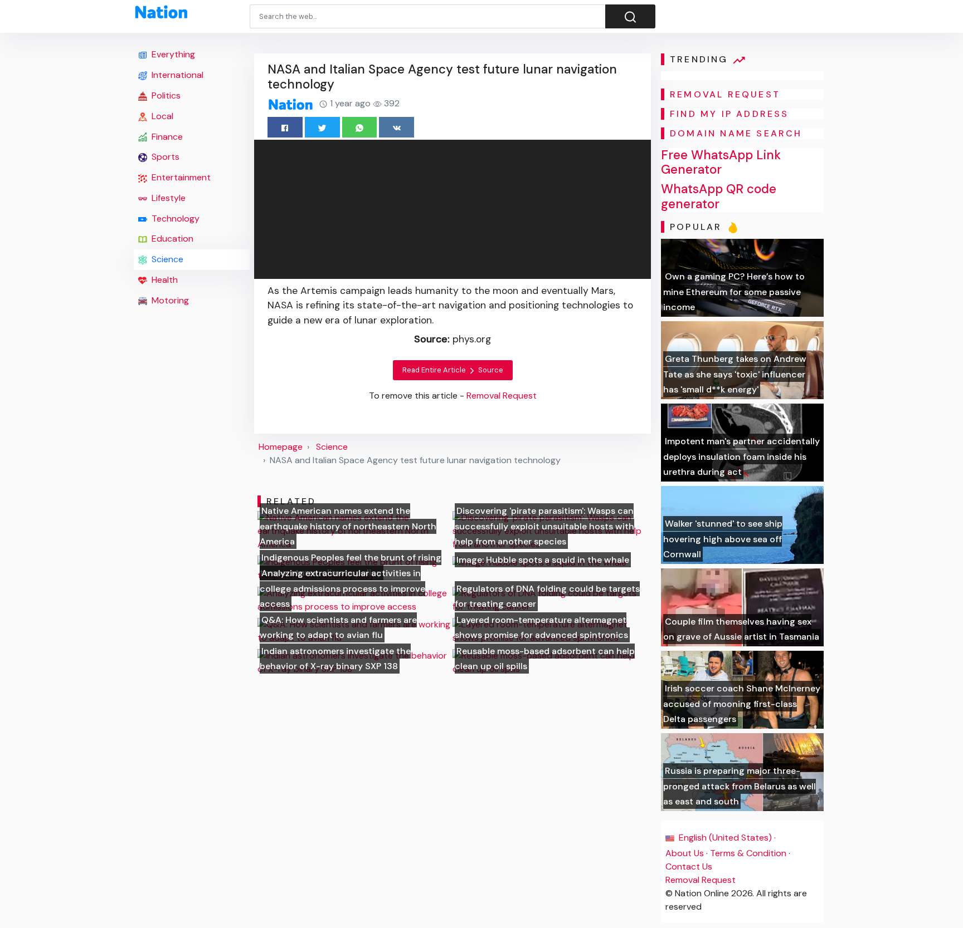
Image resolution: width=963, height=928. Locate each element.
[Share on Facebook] (285, 127)
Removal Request (700, 880)
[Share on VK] (396, 127)
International (176, 75)
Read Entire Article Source (452, 370)
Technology (174, 218)
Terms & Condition (748, 853)
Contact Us (688, 866)
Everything (172, 54)
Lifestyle (167, 198)
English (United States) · (726, 837)
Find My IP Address (729, 114)
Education (171, 238)
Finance (166, 137)
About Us (684, 853)
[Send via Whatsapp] (359, 127)
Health (163, 280)
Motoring (169, 300)
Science (166, 259)
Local (161, 116)
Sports (164, 157)
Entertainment (180, 177)
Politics (165, 95)
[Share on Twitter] (322, 127)
